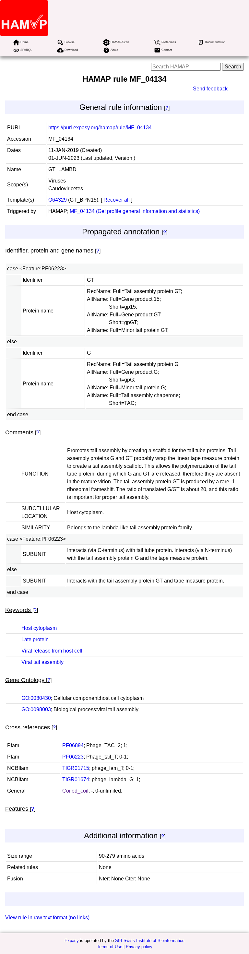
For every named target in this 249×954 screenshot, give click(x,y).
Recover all (116, 200)
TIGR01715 (75, 768)
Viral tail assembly (42, 662)
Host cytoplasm (39, 628)
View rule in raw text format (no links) (47, 917)
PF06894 (73, 745)
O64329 (57, 200)
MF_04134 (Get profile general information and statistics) (135, 211)
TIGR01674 (75, 779)
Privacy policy (139, 946)
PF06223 (73, 757)
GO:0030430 (36, 698)
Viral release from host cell (51, 651)
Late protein (35, 639)
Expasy (72, 940)
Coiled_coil (75, 791)
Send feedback (210, 88)
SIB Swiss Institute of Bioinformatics (149, 940)
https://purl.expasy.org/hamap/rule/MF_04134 (100, 127)
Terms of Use (109, 946)
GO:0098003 (36, 709)
